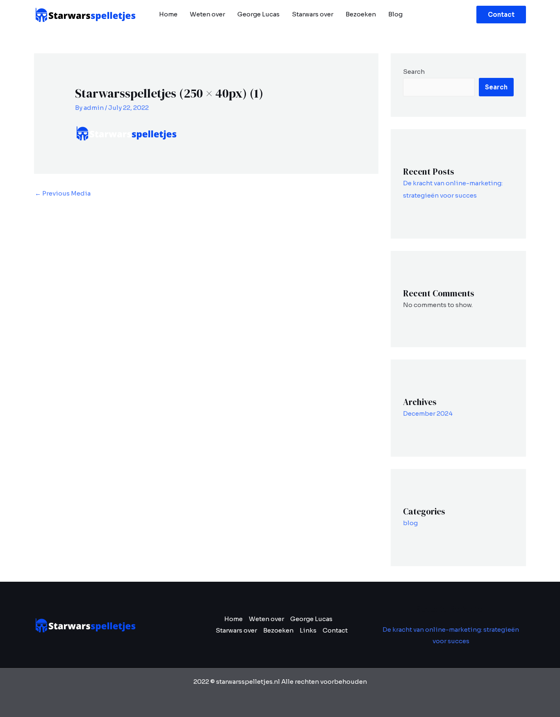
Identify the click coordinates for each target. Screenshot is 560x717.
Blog (395, 14)
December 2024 (428, 413)
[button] (501, 14)
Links (308, 630)
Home (168, 14)
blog (410, 523)
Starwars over (312, 14)
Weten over (207, 14)
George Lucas (258, 14)
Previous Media (63, 193)
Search (414, 71)
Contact (335, 630)
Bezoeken (361, 14)
